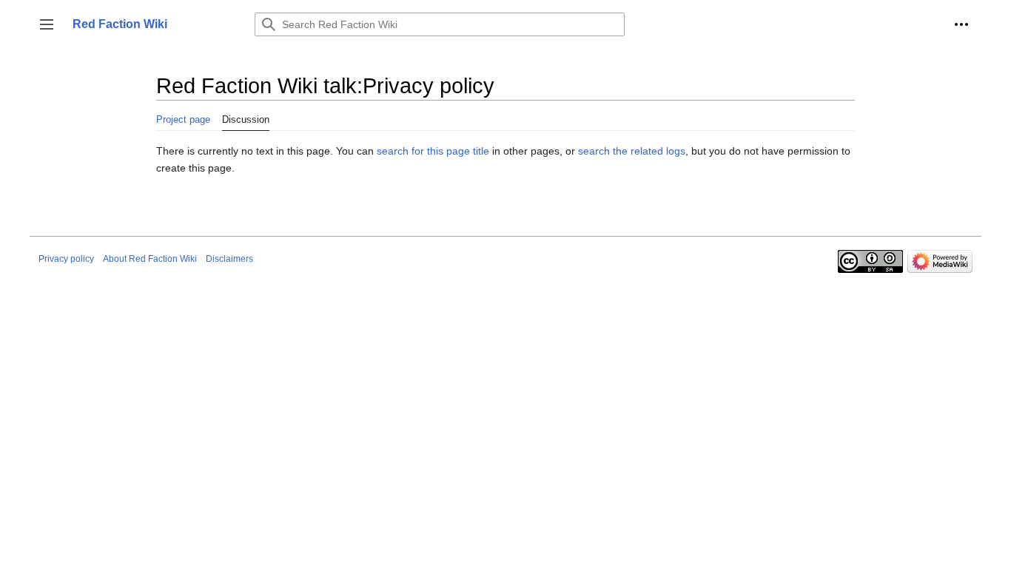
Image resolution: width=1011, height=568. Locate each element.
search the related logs (631, 151)
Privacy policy (66, 259)
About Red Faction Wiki (150, 259)
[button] (47, 24)
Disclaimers (229, 259)
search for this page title (433, 151)
